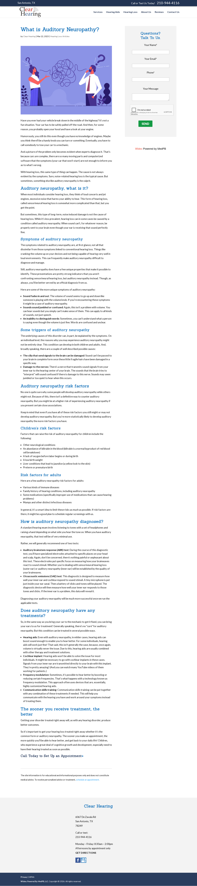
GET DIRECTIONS (85, 852)
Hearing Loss (130, 12)
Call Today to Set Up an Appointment (51, 756)
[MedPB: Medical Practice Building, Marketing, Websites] (37, 881)
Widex (138, 148)
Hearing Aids (113, 12)
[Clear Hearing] (30, 16)
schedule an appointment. (88, 779)
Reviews (159, 12)
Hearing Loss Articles (60, 36)
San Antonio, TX (26, 2)
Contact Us (173, 12)
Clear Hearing (29, 36)
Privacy (24, 877)
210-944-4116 (168, 3)
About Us (146, 12)
